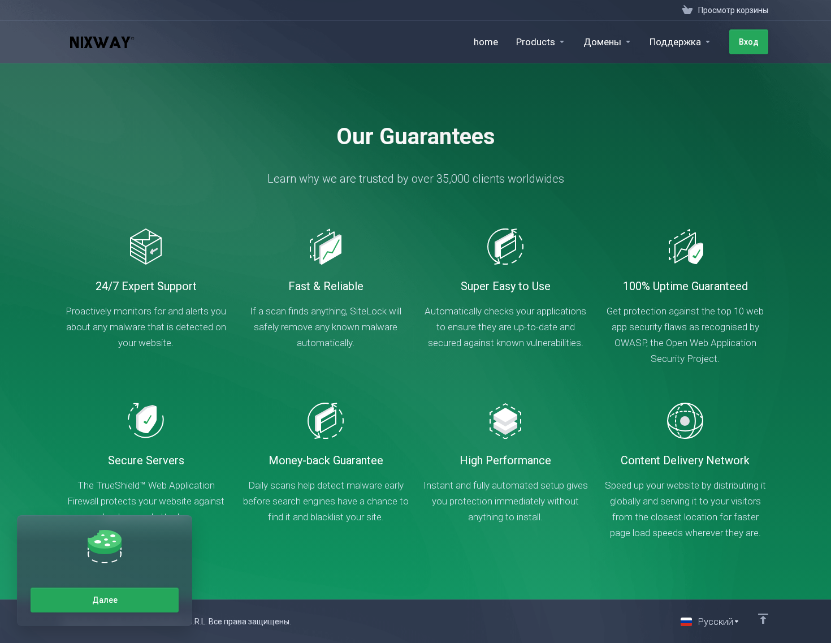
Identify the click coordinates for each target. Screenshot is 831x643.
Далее (105, 600)
